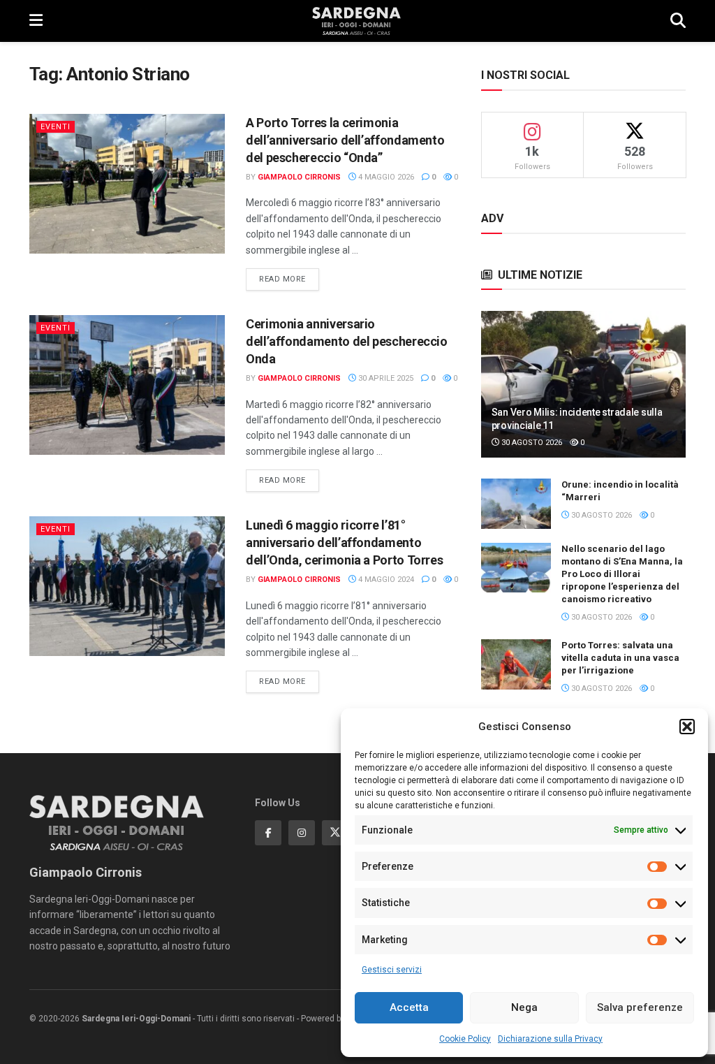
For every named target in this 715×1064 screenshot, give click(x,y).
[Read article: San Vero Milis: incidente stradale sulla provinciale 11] (583, 384)
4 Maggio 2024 (385, 579)
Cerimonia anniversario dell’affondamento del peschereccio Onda (347, 341)
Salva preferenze (640, 1007)
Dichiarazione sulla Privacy (550, 1039)
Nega (524, 1007)
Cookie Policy (465, 1039)
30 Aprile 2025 (384, 378)
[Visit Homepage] (356, 21)
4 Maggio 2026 (385, 177)
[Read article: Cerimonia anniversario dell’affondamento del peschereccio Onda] (127, 385)
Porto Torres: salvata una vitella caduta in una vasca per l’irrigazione (620, 658)
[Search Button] (678, 21)
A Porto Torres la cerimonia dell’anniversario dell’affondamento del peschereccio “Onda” (345, 140)
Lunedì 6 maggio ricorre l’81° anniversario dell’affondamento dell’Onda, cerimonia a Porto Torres (344, 542)
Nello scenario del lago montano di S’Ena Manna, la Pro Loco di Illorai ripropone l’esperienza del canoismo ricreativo (622, 574)
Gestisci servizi (392, 970)
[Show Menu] (36, 21)
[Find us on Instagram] (301, 832)
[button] (687, 727)
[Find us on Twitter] (335, 832)
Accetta (409, 1007)
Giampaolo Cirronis (299, 177)
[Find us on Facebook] (268, 832)
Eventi (55, 126)
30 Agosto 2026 (530, 442)
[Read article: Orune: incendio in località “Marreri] (516, 504)
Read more (289, 279)
